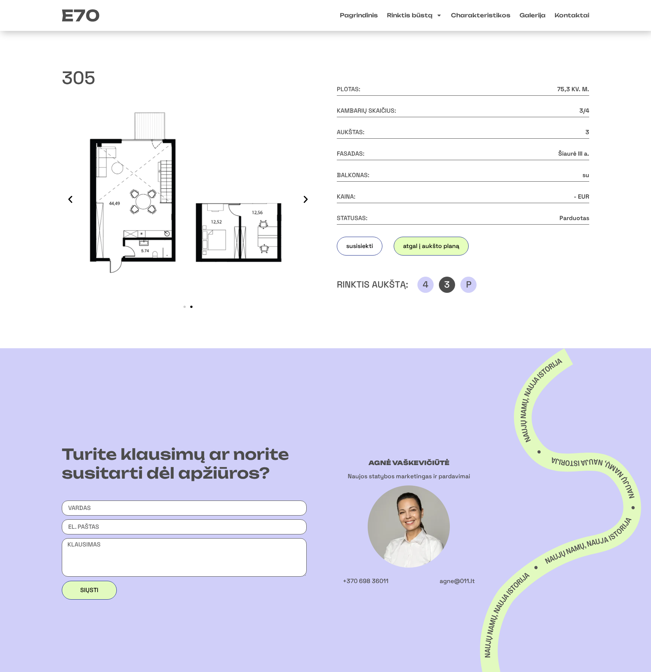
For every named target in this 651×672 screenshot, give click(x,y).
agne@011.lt (457, 581)
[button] (70, 199)
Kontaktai (572, 15)
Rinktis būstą (409, 15)
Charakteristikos (480, 15)
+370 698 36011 (365, 581)
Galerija (533, 15)
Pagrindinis (359, 15)
